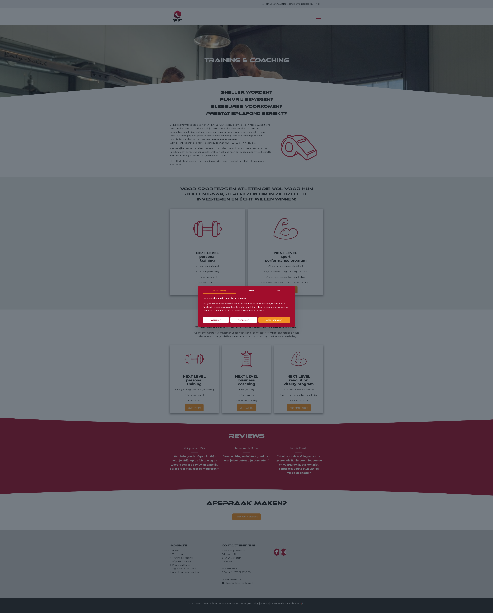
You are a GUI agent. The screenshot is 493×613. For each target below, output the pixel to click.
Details (251, 291)
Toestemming (219, 291)
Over (278, 291)
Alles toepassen (274, 320)
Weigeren (216, 320)
